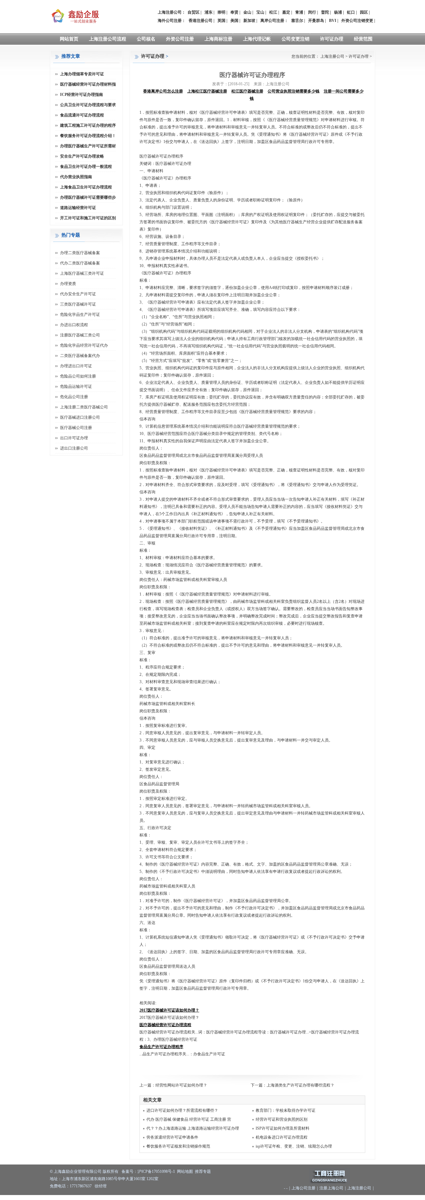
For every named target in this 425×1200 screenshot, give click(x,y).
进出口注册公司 (74, 448)
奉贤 (234, 12)
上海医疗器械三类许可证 (82, 273)
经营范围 (363, 38)
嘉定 (286, 12)
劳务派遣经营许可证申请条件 (172, 1137)
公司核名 (146, 38)
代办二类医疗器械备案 (80, 263)
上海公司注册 (303, 1188)
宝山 (260, 12)
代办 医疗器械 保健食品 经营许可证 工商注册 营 (188, 1119)
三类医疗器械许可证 (78, 304)
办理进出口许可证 (76, 366)
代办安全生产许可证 (78, 294)
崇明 (221, 12)
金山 (247, 12)
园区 (364, 12)
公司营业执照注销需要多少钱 (293, 91)
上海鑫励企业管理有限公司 (78, 1171)
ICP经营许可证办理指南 (81, 94)
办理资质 (68, 283)
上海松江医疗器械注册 (207, 91)
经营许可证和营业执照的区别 (281, 1119)
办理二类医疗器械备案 (80, 252)
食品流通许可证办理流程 (82, 115)
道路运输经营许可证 (78, 207)
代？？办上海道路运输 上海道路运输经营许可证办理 (192, 1128)
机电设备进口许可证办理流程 (281, 1137)
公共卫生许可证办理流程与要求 (88, 105)
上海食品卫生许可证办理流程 (86, 187)
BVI (332, 20)
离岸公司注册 (272, 20)
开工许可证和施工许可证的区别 (88, 218)
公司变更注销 (295, 38)
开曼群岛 (316, 20)
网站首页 (69, 38)
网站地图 (185, 1171)
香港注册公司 (200, 20)
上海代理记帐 (257, 38)
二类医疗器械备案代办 (80, 355)
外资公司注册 (180, 38)
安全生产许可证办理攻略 (82, 156)
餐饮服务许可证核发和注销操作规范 (178, 1146)
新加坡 (249, 20)
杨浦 (338, 12)
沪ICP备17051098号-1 (156, 1171)
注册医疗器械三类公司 (80, 335)
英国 (221, 20)
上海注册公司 (332, 56)
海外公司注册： (172, 20)
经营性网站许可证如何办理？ (181, 1085)
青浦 (299, 12)
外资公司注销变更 (357, 20)
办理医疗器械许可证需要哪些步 (88, 197)
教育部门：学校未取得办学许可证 (285, 1110)
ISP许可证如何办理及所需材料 (282, 1128)
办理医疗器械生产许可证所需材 (88, 146)
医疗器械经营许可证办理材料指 (88, 84)
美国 (234, 20)
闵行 (312, 12)
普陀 (325, 12)
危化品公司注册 (74, 396)
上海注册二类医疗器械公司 (84, 407)
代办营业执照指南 (76, 177)
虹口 (351, 12)
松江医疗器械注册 (247, 91)
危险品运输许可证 (76, 386)
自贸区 (194, 12)
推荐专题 (203, 1171)
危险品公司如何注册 (78, 376)
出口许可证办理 (74, 438)
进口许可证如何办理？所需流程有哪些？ (182, 1110)
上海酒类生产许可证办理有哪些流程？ (300, 1085)
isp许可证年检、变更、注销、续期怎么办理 (294, 1146)
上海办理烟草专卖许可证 (82, 74)
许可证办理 (331, 38)
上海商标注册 (218, 38)
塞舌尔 (297, 20)
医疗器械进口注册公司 (80, 417)
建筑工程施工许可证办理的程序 (88, 125)
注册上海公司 (331, 1188)
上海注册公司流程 (107, 38)
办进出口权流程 (74, 324)
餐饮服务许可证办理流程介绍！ (88, 135)
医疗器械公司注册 (76, 427)
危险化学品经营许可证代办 (84, 345)
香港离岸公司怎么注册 (163, 91)
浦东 (208, 12)
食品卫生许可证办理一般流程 (86, 166)
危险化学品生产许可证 (80, 314)
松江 (273, 12)
